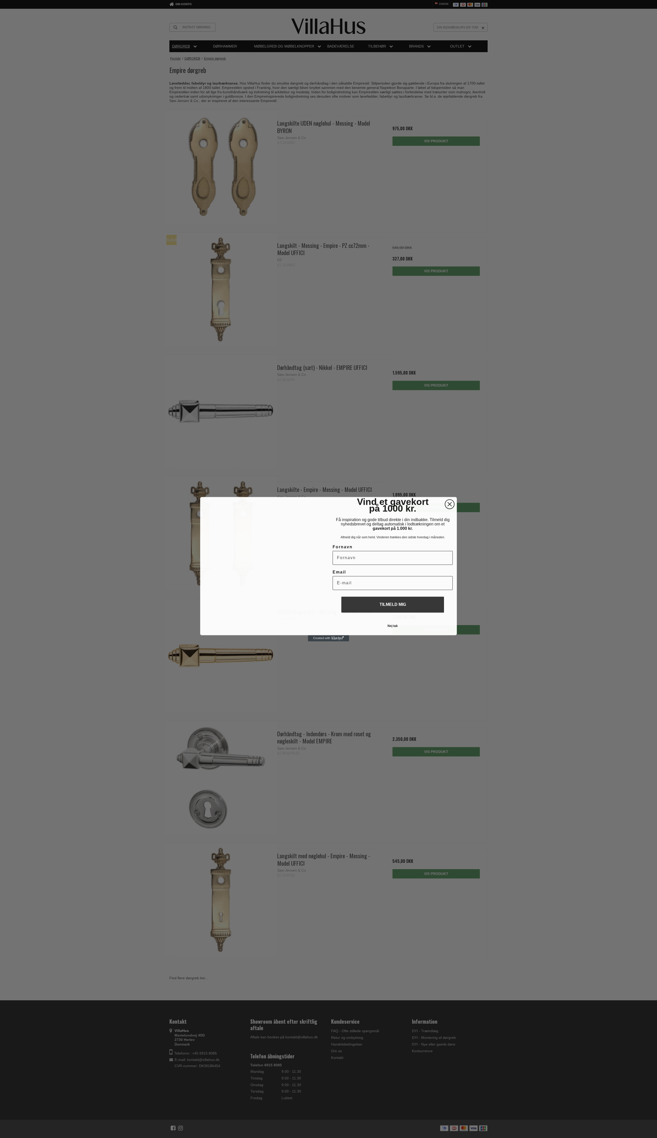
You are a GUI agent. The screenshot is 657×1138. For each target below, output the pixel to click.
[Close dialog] (449, 504)
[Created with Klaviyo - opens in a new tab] (328, 638)
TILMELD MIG (393, 604)
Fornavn (343, 547)
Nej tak (393, 626)
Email (339, 572)
